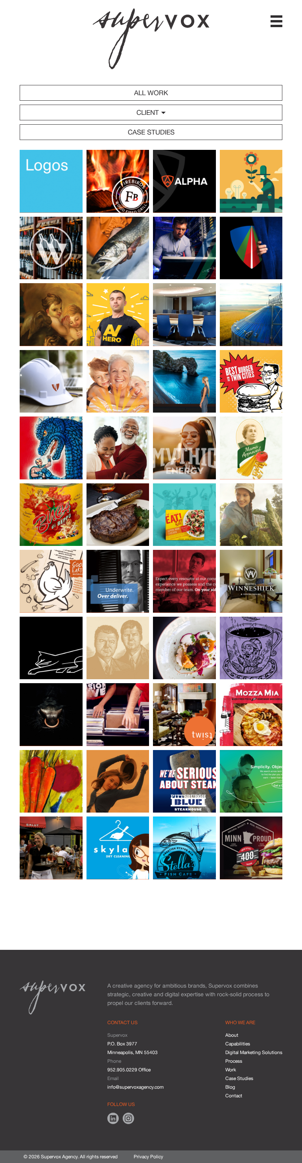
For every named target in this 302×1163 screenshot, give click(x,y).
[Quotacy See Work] (251, 781)
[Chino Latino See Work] (51, 448)
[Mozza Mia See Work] (251, 714)
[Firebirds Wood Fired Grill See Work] (118, 181)
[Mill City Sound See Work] (118, 714)
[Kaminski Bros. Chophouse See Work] (118, 648)
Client (148, 112)
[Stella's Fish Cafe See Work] (184, 847)
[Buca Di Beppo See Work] (51, 514)
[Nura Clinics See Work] (118, 381)
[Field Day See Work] (251, 514)
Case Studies (151, 132)
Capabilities (237, 1044)
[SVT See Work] (184, 248)
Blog (230, 1087)
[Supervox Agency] (151, 38)
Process (233, 1061)
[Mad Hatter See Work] (251, 648)
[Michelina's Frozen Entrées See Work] (251, 448)
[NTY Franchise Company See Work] (118, 781)
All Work (151, 93)
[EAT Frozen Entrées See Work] (184, 514)
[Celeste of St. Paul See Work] (51, 314)
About (231, 1035)
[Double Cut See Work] (118, 514)
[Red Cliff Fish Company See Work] (118, 248)
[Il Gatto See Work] (51, 648)
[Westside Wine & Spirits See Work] (51, 248)
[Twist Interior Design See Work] (184, 714)
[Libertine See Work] (184, 648)
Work (230, 1070)
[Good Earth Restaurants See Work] (51, 581)
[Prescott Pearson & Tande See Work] (118, 448)
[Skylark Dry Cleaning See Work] (118, 847)
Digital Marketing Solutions (253, 1052)
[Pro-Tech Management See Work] (251, 248)
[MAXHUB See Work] (184, 381)
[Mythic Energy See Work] (184, 448)
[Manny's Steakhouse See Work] (51, 714)
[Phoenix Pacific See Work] (51, 381)
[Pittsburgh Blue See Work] (184, 781)
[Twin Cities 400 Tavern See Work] (251, 847)
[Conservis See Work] (251, 314)
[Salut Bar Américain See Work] (51, 847)
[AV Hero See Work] (118, 314)
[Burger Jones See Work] (251, 381)
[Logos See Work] (51, 181)
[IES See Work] (184, 314)
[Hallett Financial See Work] (118, 581)
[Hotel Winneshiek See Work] (251, 581)
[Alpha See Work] (184, 181)
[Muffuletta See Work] (51, 781)
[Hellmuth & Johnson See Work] (184, 581)
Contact (233, 1095)
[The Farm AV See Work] (251, 181)
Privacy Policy (148, 1156)
